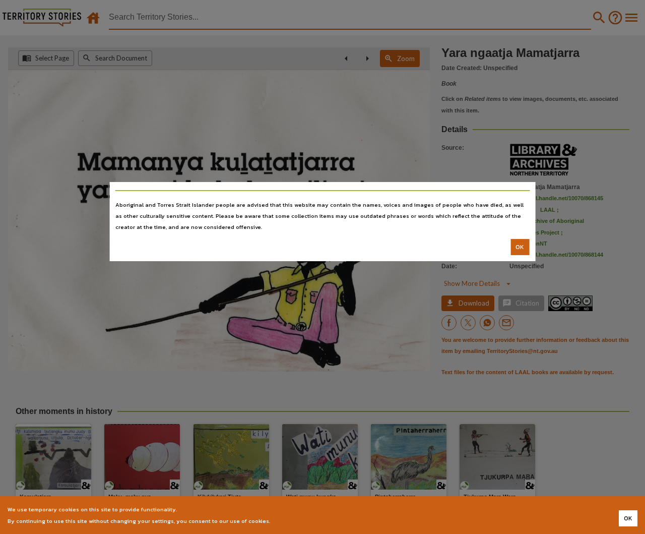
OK (519, 247)
